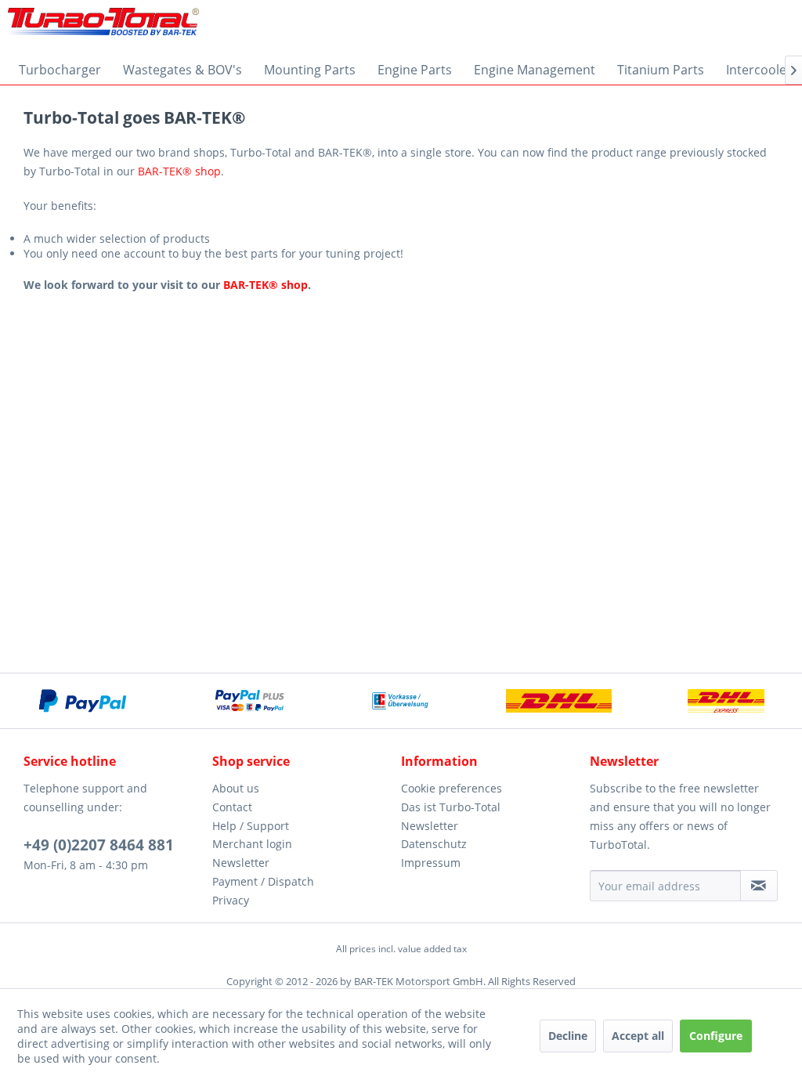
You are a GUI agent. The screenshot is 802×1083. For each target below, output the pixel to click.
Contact (232, 807)
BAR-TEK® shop (179, 171)
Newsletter (240, 862)
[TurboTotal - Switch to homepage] (103, 27)
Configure (715, 1035)
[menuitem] (60, 70)
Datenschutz (434, 843)
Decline (567, 1035)
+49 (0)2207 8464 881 (98, 845)
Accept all (638, 1035)
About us (235, 788)
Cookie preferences (451, 788)
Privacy (230, 900)
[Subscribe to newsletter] (759, 885)
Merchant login (252, 843)
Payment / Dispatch (263, 881)
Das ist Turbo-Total (450, 807)
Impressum (431, 862)
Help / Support (250, 825)
